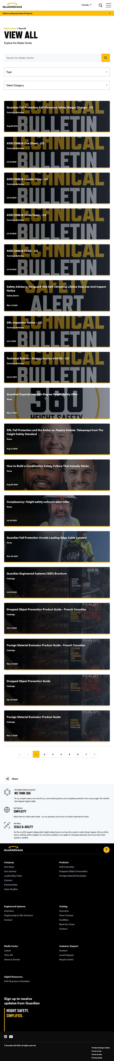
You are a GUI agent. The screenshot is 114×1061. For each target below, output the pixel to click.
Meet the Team (67, 924)
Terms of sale (97, 1054)
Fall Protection (66, 866)
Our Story (9, 866)
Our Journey (10, 871)
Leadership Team (13, 875)
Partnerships (10, 884)
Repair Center (66, 959)
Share (15, 778)
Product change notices (101, 1047)
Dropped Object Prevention (73, 871)
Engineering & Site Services (18, 915)
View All (8, 955)
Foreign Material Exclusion (72, 875)
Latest (7, 950)
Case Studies (11, 889)
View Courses (66, 915)
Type (9, 72)
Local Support (66, 955)
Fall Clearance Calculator (17, 981)
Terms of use (96, 1051)
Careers (8, 880)
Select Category (15, 85)
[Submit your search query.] (105, 58)
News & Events (12, 959)
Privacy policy (97, 1057)
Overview (9, 910)
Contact (8, 919)
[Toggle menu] (108, 5)
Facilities (63, 919)
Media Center (10, 28)
